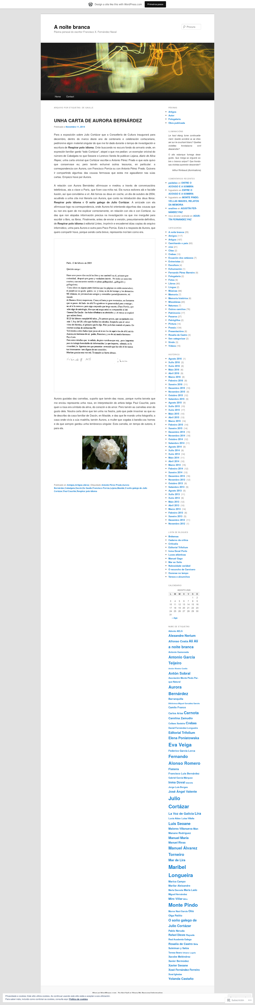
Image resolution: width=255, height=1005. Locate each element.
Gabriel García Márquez (180, 777)
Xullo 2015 (174, 406)
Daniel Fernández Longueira (183, 727)
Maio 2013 (174, 501)
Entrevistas (174, 261)
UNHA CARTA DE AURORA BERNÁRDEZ (98, 120)
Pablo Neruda (176, 930)
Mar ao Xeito (175, 562)
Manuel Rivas (177, 842)
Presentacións (176, 331)
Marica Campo (177, 881)
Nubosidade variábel (179, 565)
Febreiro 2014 (176, 468)
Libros (86, 484)
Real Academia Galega (180, 939)
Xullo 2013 (174, 494)
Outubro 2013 (176, 483)
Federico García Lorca (181, 750)
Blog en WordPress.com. (104, 992)
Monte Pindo (183, 904)
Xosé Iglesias (175, 974)
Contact (70, 96)
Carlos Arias (175, 713)
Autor (171, 115)
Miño (185, 899)
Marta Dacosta (175, 890)
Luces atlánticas (177, 554)
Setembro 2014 (176, 443)
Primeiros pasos (155, 4)
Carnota (191, 712)
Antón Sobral (179, 673)
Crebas (172, 254)
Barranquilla (175, 698)
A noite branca (72, 26)
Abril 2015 (174, 417)
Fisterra (173, 769)
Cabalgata (70, 488)
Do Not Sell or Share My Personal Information (140, 992)
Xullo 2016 (174, 362)
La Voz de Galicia (181, 813)
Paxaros (172, 316)
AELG (180, 631)
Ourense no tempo (178, 573)
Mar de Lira (176, 860)
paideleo (173, 182)
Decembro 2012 (177, 520)
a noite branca (181, 646)
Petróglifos (174, 320)
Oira (191, 911)
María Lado (190, 890)
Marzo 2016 (174, 376)
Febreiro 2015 (176, 424)
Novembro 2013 (177, 479)
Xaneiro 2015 (175, 428)
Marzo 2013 (174, 509)
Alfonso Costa (178, 641)
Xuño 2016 (174, 366)
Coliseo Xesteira (176, 723)
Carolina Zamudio (180, 718)
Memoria (173, 294)
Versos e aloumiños (179, 576)
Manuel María (178, 837)
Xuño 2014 (174, 454)
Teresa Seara (175, 952)
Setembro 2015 (176, 399)
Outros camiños (177, 309)
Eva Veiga (180, 744)
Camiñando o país (178, 243)
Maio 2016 (174, 369)
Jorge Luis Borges (178, 787)
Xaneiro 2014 (175, 472)
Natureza (173, 305)
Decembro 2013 (177, 476)
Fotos (171, 279)
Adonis (172, 631)
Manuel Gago (175, 558)
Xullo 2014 (174, 450)
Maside (120, 488)
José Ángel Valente (182, 791)
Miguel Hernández (177, 894)
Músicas (172, 290)
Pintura (172, 323)
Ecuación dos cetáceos (180, 257)
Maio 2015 (174, 413)
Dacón (78, 488)
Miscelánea (174, 301)
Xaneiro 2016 (175, 384)
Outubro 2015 (176, 395)
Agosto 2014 (175, 446)
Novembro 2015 (177, 391)
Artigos (78, 484)
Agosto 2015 (175, 402)
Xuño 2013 (174, 497)
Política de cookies (78, 999)
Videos (172, 345)
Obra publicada (176, 122)
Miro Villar (175, 898)
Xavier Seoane (178, 965)
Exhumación (175, 268)
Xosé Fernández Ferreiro (184, 970)
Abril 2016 (174, 373)
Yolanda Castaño (181, 978)
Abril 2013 (174, 505)
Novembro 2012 (177, 523)
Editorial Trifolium (178, 547)
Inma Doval (176, 782)
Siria (195, 944)
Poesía (172, 327)
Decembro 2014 (177, 431)
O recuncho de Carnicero (181, 569)
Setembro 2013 (176, 487)
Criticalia (173, 543)
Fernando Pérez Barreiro (181, 272)
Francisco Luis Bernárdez (183, 773)
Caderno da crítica (178, 540)
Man (195, 828)
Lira (198, 813)
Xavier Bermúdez (178, 961)
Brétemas (173, 536)
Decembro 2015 (177, 388)
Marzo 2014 (174, 464)
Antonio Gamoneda (178, 652)
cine (170, 246)
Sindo (171, 342)
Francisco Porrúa (101, 488)
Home (58, 96)
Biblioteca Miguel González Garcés (184, 703)
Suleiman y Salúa (178, 948)
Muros (171, 911)
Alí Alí (193, 641)
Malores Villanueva (180, 829)
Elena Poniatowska (183, 737)
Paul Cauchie (69, 491)
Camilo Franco (177, 707)
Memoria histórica (178, 298)
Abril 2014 (174, 461)
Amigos (71, 484)
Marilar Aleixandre (179, 885)
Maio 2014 (174, 457)
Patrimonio (174, 312)
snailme (172, 208)
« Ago (174, 617)
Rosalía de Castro (177, 334)
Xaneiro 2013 (175, 516)
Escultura (173, 265)
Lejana (113, 488)
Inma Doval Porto (177, 551)
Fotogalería (174, 119)
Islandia (189, 782)
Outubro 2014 (176, 439)
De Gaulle (87, 488)
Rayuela (190, 935)
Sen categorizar (176, 338)
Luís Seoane (179, 823)
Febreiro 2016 (176, 380)
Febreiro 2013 (176, 512)
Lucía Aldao (174, 818)
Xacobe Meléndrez (179, 956)
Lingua (172, 287)
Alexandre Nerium (182, 635)
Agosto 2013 (175, 490)
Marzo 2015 (174, 421)
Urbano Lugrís (189, 952)
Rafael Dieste (176, 935)
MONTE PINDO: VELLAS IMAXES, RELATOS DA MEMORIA (183, 201)
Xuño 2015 (174, 409)
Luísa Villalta (187, 818)
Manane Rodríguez (179, 833)
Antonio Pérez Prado (111, 484)
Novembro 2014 (177, 435)
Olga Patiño (175, 915)
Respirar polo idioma (87, 491)
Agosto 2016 (175, 358)
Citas (171, 250)
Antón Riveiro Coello (178, 668)
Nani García (182, 911)
